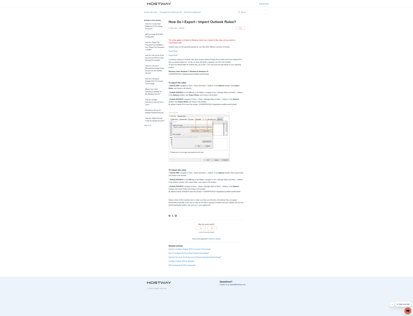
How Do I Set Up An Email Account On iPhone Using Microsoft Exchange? (154, 57)
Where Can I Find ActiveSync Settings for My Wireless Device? (153, 91)
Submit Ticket (264, 4)
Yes (201, 228)
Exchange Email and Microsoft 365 (171, 12)
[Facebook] (169, 216)
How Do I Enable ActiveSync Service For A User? (154, 102)
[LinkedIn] (176, 216)
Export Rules (173, 51)
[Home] (158, 4)
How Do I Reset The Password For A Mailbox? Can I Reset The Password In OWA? (154, 46)
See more (147, 125)
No (212, 228)
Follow (240, 28)
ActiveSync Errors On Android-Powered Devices (154, 111)
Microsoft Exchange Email (192, 12)
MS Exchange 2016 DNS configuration (154, 35)
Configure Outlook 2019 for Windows (181, 261)
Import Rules (173, 55)
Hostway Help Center (150, 12)
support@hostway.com (237, 284)
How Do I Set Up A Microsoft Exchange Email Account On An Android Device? (154, 69)
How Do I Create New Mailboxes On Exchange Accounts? (154, 26)
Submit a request (215, 239)
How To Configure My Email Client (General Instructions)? (189, 253)
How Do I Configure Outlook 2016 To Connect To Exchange (154, 81)
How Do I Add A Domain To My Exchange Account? (154, 119)
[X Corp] (173, 216)
